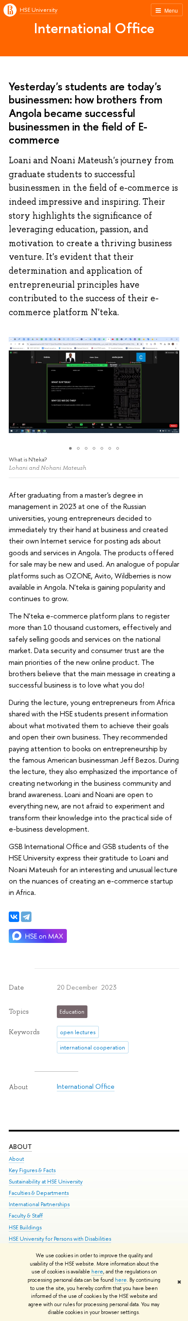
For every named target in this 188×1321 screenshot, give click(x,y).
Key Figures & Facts (32, 1170)
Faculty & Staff (26, 1215)
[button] (17, 385)
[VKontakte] (14, 917)
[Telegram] (26, 917)
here (97, 1271)
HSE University (38, 10)
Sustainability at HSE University (46, 1181)
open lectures (77, 1032)
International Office (94, 28)
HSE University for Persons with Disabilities (60, 1238)
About (20, 1146)
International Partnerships (39, 1204)
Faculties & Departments (39, 1193)
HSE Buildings (25, 1227)
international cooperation (92, 1047)
